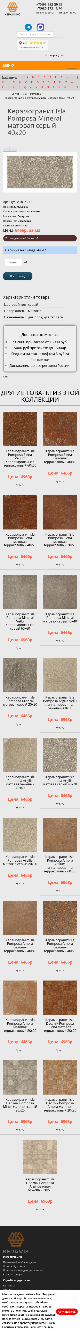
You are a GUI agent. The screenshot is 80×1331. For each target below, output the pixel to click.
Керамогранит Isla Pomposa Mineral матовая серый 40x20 (39, 98)
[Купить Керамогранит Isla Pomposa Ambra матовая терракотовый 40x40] (20, 918)
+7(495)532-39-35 (49, 4)
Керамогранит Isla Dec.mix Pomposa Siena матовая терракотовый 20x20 (60, 1025)
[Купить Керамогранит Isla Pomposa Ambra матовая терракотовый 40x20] (60, 918)
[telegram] (28, 27)
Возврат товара (12, 1274)
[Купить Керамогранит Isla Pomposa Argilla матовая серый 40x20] (60, 755)
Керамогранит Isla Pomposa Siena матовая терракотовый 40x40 (60, 456)
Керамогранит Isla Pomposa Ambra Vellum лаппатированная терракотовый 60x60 (60, 863)
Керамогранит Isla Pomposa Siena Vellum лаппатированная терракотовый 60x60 (20, 458)
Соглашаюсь (67, 1311)
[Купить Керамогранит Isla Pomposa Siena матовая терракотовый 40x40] (60, 429)
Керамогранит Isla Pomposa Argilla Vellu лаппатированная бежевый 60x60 (60, 702)
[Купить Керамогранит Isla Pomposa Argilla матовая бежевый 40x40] (20, 755)
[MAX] (40, 27)
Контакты (9, 1285)
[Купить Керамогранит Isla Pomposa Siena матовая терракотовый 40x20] (20, 512)
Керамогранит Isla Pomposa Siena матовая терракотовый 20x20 (60, 539)
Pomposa (35, 93)
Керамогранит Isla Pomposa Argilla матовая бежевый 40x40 (20, 782)
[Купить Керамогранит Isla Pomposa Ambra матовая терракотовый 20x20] (20, 998)
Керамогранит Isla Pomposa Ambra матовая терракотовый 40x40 (20, 945)
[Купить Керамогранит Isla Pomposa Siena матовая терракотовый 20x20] (60, 512)
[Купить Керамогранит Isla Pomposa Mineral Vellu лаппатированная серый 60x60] (20, 592)
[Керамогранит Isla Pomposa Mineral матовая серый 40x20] (40, 172)
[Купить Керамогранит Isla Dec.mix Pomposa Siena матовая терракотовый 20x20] (60, 998)
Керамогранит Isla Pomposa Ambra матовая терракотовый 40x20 (60, 945)
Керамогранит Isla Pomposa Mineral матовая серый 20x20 (20, 701)
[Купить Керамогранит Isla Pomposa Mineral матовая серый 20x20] (20, 675)
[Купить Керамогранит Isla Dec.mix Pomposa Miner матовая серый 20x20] (20, 1077)
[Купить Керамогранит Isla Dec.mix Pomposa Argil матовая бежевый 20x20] (40, 1157)
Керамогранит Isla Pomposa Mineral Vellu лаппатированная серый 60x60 (20, 621)
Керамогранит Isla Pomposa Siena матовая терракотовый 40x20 (20, 539)
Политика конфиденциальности (23, 1270)
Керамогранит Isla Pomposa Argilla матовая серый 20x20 (20, 860)
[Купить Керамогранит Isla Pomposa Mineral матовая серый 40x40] (60, 592)
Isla (25, 93)
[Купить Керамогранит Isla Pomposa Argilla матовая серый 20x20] (20, 835)
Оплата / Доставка (14, 1266)
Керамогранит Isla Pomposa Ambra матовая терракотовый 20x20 (20, 1025)
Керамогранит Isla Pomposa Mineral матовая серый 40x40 (60, 618)
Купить (20, 485)
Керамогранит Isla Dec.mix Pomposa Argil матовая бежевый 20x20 (40, 1184)
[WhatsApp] (52, 27)
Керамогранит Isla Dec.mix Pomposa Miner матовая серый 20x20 (20, 1105)
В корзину (17, 276)
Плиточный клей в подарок (19, 1262)
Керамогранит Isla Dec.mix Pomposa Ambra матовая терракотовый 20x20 (60, 1105)
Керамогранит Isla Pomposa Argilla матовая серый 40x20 (60, 780)
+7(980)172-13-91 (49, 9)
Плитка (14, 93)
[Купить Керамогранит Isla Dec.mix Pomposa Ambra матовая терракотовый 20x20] (60, 1077)
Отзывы (8, 1289)
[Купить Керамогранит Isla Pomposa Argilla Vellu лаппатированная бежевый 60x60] (60, 675)
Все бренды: (9, 77)
